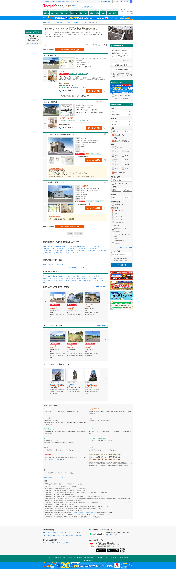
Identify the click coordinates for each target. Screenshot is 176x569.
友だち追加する (98, 534)
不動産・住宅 (46, 532)
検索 (131, 1)
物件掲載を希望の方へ (90, 557)
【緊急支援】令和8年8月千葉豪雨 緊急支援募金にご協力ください (61, 1)
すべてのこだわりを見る (125, 247)
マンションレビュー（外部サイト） (84, 512)
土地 (97, 13)
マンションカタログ (48, 543)
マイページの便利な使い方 (33, 43)
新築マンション (55, 13)
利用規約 (79, 557)
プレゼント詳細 (55, 459)
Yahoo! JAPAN (103, 1)
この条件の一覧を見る (101, 287)
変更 (130, 111)
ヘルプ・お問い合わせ (121, 557)
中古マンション (65, 13)
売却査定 (103, 13)
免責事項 (100, 557)
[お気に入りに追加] (105, 91)
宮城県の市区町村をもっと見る (74, 267)
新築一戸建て (75, 13)
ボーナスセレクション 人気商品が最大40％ (81, 7)
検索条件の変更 (116, 104)
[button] (45, 294)
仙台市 (44, 264)
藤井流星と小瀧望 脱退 (125, 1)
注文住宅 (92, 13)
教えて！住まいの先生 (63, 543)
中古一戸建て (84, 13)
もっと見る (74, 256)
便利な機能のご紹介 (111, 535)
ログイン (64, 7)
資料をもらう (94, 91)
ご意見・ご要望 (109, 557)
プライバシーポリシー (54, 557)
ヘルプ (109, 1)
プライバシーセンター (69, 557)
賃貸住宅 (46, 13)
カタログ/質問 (112, 13)
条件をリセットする (127, 60)
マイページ (123, 75)
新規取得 (74, 5)
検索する (123, 265)
